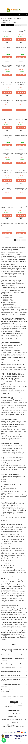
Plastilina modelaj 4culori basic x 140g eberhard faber (7, 189)
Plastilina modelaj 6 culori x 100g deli (7, 136)
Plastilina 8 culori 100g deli (21, 153)
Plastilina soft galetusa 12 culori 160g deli (21, 189)
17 (22, 240)
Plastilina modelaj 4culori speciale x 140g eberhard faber (21, 171)
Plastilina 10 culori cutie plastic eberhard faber (7, 224)
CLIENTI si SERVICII (13, 713)
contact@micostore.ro (15, 725)
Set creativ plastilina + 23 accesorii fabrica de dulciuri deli (21, 118)
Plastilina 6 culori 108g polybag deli (21, 83)
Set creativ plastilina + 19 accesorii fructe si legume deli (21, 101)
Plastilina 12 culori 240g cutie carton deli (7, 83)
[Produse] (2, 15)
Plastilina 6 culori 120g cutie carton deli (21, 136)
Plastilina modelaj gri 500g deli (21, 30)
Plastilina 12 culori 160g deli (7, 153)
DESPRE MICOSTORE (13, 710)
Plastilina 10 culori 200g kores (21, 224)
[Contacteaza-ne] (19, 14)
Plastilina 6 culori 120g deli (21, 206)
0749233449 (14, 723)
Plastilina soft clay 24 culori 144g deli (7, 65)
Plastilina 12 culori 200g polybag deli (7, 101)
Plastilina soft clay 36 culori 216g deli (21, 48)
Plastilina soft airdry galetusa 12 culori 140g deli (7, 206)
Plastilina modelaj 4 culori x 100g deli (7, 30)
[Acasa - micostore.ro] (14, 10)
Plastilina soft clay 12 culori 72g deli (21, 65)
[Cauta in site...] (26, 14)
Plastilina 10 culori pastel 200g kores (7, 171)
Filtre (8, 25)
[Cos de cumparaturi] (22, 14)
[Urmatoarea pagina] (25, 240)
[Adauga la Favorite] (7, 43)
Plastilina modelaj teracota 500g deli (7, 48)
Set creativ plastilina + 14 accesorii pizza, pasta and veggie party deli (7, 118)
